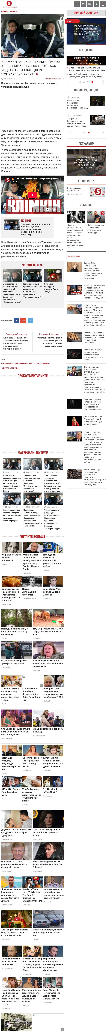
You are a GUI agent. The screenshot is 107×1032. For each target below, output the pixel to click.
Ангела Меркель (10, 368)
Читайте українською (55, 78)
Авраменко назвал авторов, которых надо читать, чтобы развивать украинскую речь (12, 515)
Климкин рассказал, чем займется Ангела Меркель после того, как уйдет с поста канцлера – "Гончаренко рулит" (15, 343)
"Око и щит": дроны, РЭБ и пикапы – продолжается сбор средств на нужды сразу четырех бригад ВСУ (77, 124)
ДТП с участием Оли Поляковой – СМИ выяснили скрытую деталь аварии (93, 420)
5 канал (59, 56)
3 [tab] (88, 82)
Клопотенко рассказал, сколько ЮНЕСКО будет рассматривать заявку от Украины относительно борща (12, 483)
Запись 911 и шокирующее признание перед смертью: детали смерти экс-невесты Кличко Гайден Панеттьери (93, 270)
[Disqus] (32, 416)
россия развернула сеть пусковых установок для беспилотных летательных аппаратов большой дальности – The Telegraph (95, 477)
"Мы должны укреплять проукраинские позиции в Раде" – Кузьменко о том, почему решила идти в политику (52, 483)
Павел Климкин (42, 363)
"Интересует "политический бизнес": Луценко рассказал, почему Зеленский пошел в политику (35, 229)
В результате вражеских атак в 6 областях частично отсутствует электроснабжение (84, 70)
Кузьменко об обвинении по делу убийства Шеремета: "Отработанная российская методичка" (32, 483)
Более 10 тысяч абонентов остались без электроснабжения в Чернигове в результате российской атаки (86, 76)
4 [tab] (92, 82)
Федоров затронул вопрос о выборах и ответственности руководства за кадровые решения (93, 404)
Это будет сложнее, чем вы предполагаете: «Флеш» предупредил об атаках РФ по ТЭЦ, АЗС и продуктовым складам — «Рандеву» (95, 291)
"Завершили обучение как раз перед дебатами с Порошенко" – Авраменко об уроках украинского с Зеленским (32, 518)
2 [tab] (96, 44)
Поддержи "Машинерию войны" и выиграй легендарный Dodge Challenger (77, 104)
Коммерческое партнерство (74, 189)
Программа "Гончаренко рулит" (17, 363)
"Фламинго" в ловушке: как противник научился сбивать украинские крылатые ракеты (94, 355)
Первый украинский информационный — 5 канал (9, 4)
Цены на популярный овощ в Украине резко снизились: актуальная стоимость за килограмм (94, 337)
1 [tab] (76, 44)
